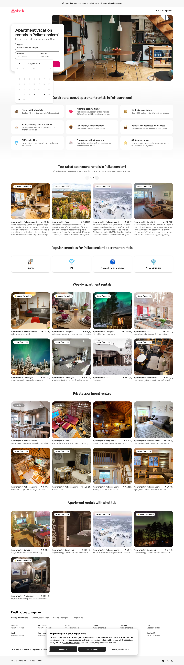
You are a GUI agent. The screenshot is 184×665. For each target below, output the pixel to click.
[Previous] (87, 178)
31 (24, 100)
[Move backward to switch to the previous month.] (19, 63)
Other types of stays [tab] (40, 618)
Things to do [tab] (78, 618)
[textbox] (26, 56)
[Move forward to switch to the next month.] (49, 63)
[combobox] (37, 47)
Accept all (63, 649)
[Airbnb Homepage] (17, 11)
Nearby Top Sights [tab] (61, 618)
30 (19, 100)
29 (49, 94)
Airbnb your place (163, 10)
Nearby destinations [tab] (19, 618)
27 (39, 94)
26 (34, 94)
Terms (39, 661)
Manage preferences (120, 649)
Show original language (112, 3)
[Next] (97, 178)
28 (44, 94)
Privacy (32, 661)
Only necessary (92, 649)
